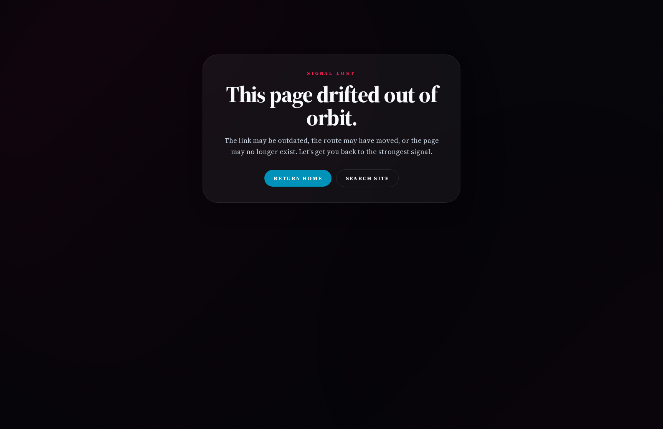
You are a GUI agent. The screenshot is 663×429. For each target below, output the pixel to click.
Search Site (367, 178)
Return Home (298, 178)
